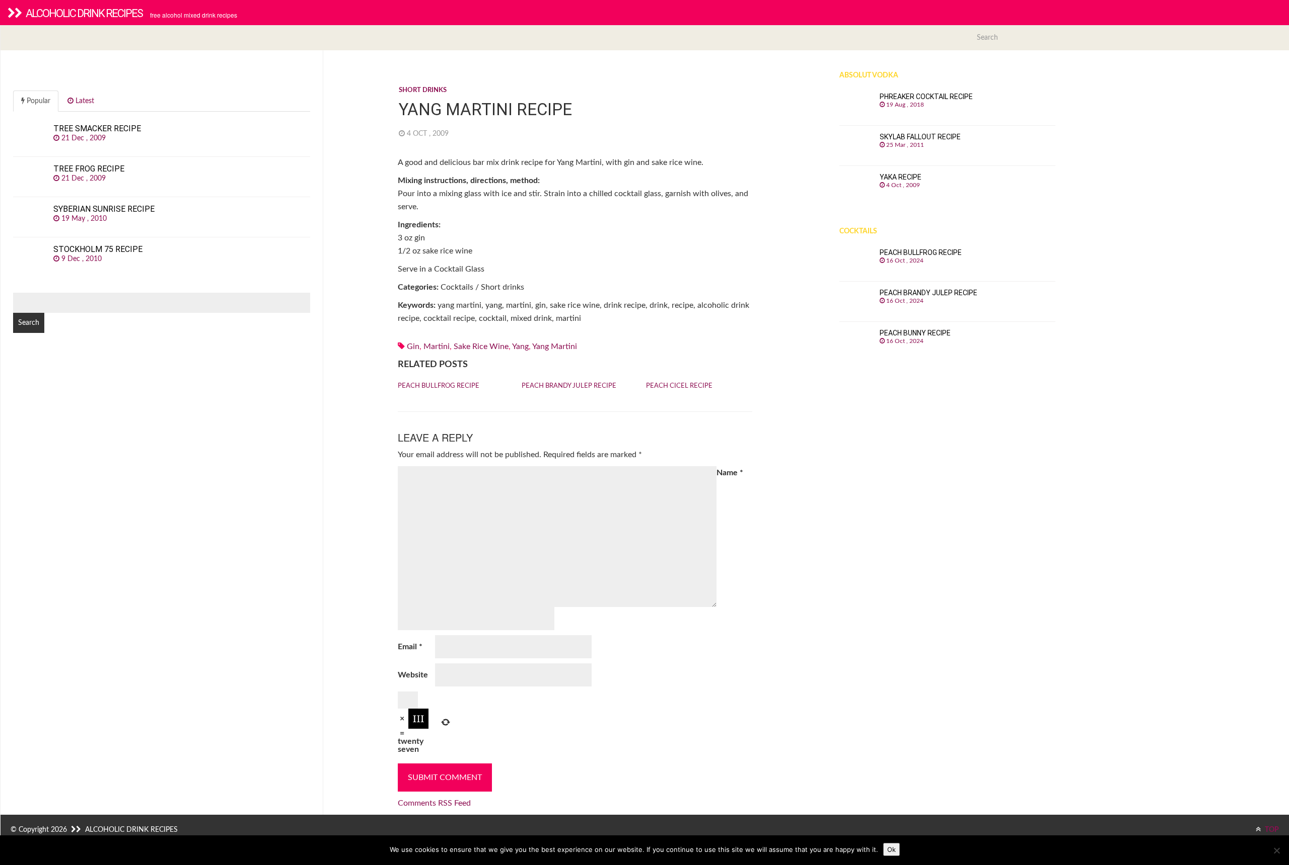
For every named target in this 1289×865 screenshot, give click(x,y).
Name (730, 473)
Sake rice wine (481, 346)
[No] (1276, 850)
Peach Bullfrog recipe (438, 386)
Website (413, 675)
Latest (84, 101)
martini (436, 346)
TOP (1271, 829)
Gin (413, 346)
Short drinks (423, 90)
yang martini (554, 346)
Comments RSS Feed (434, 803)
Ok (891, 849)
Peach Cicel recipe (679, 386)
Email (410, 647)
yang (520, 346)
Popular (37, 101)
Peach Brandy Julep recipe (569, 386)
